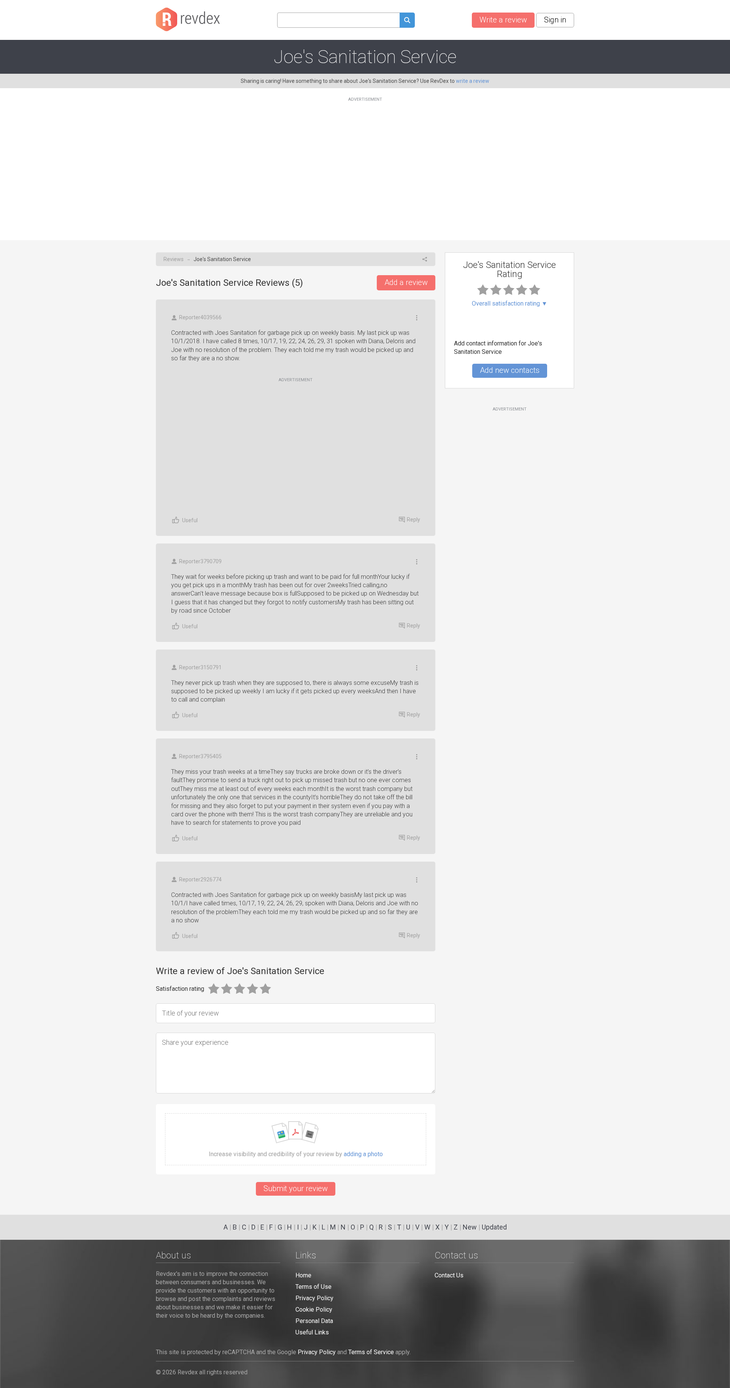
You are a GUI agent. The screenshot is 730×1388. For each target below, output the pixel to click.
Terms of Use (313, 1286)
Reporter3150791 (200, 667)
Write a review (503, 19)
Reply (413, 520)
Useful (190, 520)
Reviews (173, 259)
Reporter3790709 (200, 561)
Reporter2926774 (200, 879)
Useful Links (312, 1332)
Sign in (555, 19)
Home (303, 1275)
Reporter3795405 (200, 756)
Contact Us (449, 1275)
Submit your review (295, 1188)
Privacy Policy (314, 1298)
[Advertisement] (365, 164)
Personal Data (314, 1321)
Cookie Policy (313, 1309)
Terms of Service (371, 1352)
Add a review (406, 282)
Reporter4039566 (200, 317)
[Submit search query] (407, 21)
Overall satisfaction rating (510, 304)
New (470, 1227)
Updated (494, 1227)
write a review (472, 81)
